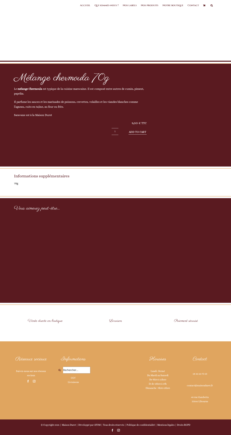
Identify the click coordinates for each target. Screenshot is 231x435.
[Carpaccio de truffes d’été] (184, 247)
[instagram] (34, 381)
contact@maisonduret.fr (200, 385)
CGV (73, 378)
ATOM (97, 425)
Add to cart (137, 132)
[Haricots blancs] (47, 252)
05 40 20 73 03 (200, 373)
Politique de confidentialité (140, 425)
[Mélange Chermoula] (186, 116)
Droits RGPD (183, 425)
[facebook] (28, 381)
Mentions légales (166, 425)
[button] (212, 5)
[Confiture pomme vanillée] (115, 244)
